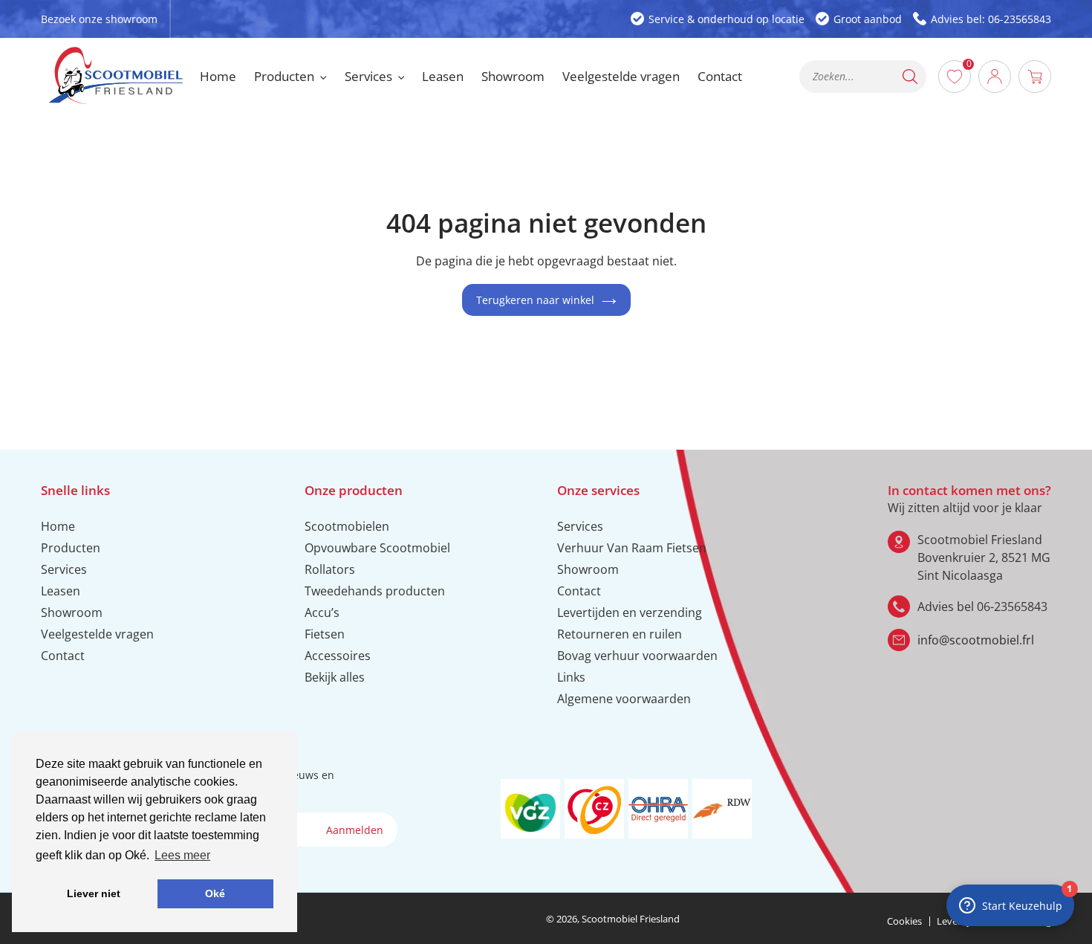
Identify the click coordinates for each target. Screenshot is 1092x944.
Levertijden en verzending (629, 612)
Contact (63, 655)
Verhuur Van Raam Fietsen (631, 548)
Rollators (330, 569)
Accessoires (338, 655)
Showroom (72, 612)
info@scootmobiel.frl (975, 640)
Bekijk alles (335, 677)
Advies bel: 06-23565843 (991, 19)
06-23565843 (1012, 606)
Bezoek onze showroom (99, 19)
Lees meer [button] (182, 855)
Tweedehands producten (375, 591)
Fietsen (325, 634)
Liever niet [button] (93, 893)
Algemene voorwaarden (624, 699)
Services (64, 569)
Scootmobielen (347, 526)
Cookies (904, 921)
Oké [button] (215, 893)
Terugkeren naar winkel (535, 300)
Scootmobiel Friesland (631, 918)
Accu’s (322, 612)
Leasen (60, 591)
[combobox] (862, 76)
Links (571, 677)
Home (58, 526)
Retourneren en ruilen (619, 634)
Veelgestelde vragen (97, 634)
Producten (70, 548)
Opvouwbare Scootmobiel (377, 548)
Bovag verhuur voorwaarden (637, 655)
